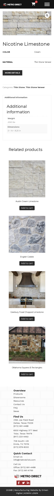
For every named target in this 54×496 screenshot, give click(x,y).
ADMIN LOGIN (31, 493)
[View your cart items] (33, 4)
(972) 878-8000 (21, 447)
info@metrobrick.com (25, 460)
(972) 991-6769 (25, 470)
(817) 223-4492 (21, 436)
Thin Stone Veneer (35, 87)
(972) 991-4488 (28, 467)
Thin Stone (19, 87)
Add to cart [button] (27, 208)
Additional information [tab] (16, 97)
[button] (46, 4)
